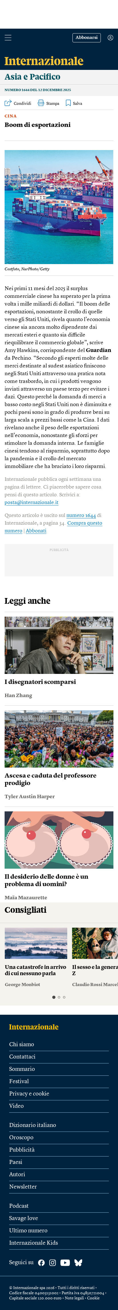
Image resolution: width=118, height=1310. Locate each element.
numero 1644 (81, 515)
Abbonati (36, 531)
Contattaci (22, 1057)
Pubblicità (22, 1150)
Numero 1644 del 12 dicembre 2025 (38, 90)
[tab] (53, 997)
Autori (17, 1175)
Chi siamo (21, 1045)
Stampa (52, 104)
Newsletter (23, 1187)
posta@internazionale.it (31, 502)
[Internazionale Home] (35, 1027)
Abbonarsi (87, 38)
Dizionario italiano (32, 1125)
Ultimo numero (28, 1231)
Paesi (15, 1162)
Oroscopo (21, 1138)
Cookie (93, 1298)
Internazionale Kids (33, 1243)
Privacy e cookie (29, 1094)
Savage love (23, 1219)
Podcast (19, 1206)
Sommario (22, 1069)
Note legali (74, 1298)
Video (16, 1106)
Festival (19, 1082)
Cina (11, 116)
